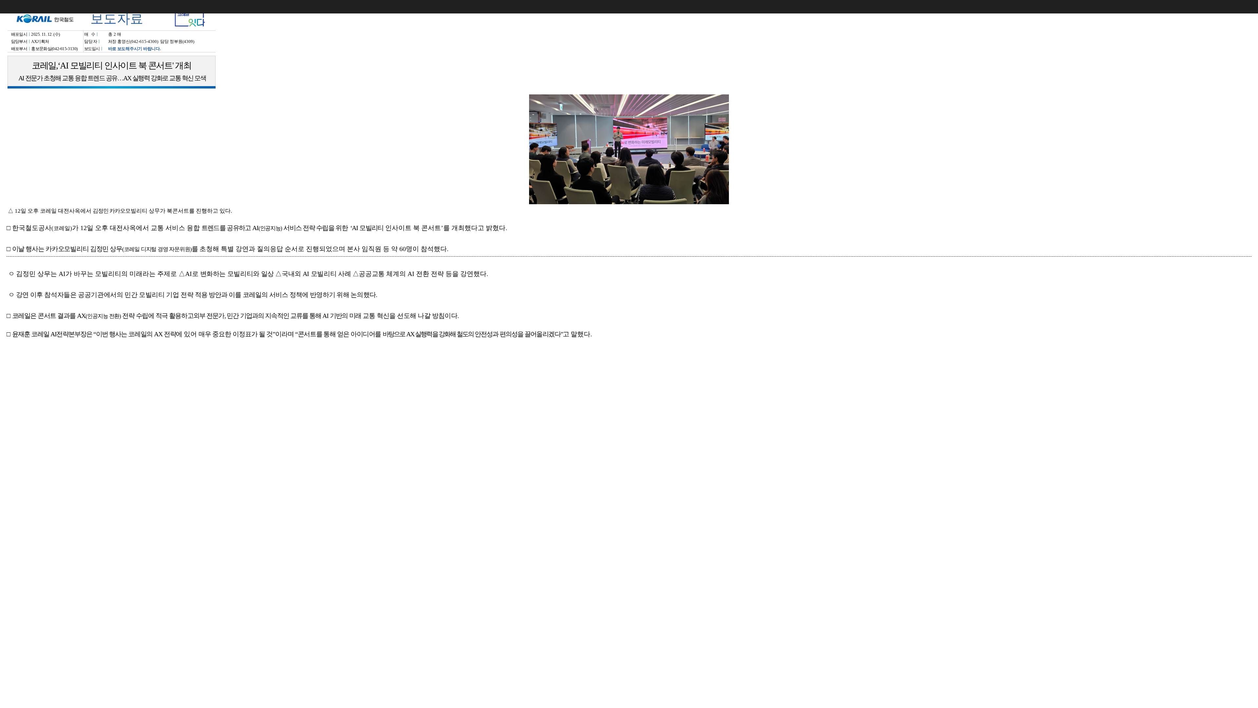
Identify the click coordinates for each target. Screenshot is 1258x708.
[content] (629, 354)
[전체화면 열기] (1238, 6)
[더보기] (1251, 6)
